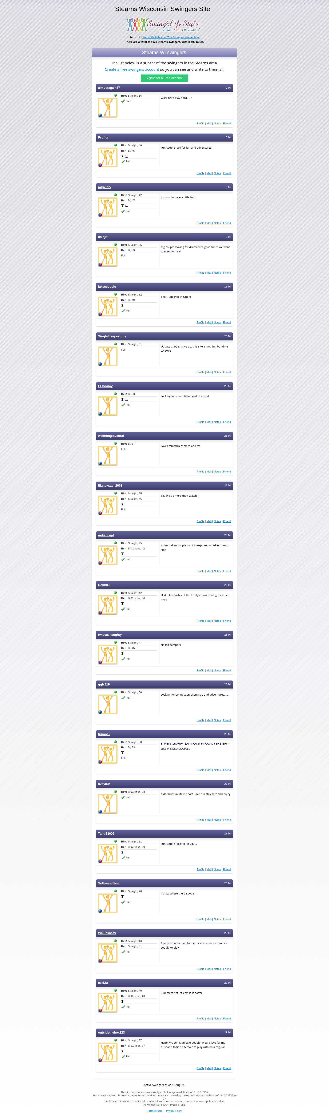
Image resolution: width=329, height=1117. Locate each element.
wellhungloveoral (111, 436)
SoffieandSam (108, 883)
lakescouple (107, 286)
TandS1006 (106, 833)
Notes (217, 123)
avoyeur (104, 784)
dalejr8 (103, 237)
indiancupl (106, 535)
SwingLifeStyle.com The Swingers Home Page (171, 37)
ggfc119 (104, 684)
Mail (209, 123)
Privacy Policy (174, 1110)
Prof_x (103, 137)
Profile (200, 123)
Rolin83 (103, 585)
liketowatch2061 (110, 485)
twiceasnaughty (110, 635)
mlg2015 (104, 187)
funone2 (104, 734)
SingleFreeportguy (112, 336)
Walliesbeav (107, 933)
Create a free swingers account (132, 69)
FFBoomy (105, 386)
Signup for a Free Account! (165, 78)
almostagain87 (109, 88)
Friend (227, 123)
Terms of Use (155, 1110)
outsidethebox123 (111, 1032)
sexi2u (103, 983)
